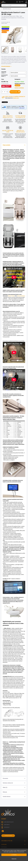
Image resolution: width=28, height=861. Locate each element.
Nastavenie (14, 858)
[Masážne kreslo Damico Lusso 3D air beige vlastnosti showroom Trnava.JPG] (8, 209)
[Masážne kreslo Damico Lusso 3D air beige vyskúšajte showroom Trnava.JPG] (19, 209)
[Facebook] (2, 831)
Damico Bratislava (21, 295)
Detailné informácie (5, 66)
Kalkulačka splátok (7, 86)
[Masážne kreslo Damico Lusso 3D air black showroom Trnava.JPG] (8, 236)
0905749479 (7, 824)
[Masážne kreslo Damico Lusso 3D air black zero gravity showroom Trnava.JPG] (19, 236)
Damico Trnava (11, 295)
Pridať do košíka (13, 91)
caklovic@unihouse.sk (8, 821)
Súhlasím (14, 854)
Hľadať (25, 5)
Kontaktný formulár (8, 835)
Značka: (4, 23)
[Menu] (26, 1)
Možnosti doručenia (19, 87)
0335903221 (7, 827)
